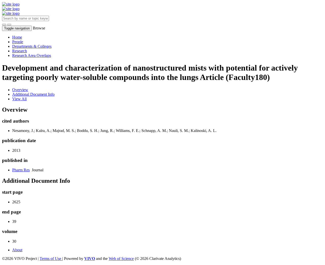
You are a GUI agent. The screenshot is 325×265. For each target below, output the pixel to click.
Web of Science (121, 258)
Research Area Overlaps (31, 55)
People (17, 42)
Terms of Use (51, 258)
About (17, 250)
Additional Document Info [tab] (33, 94)
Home (17, 37)
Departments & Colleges (32, 46)
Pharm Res (21, 170)
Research (19, 51)
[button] (4, 24)
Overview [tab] (20, 90)
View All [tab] (19, 99)
